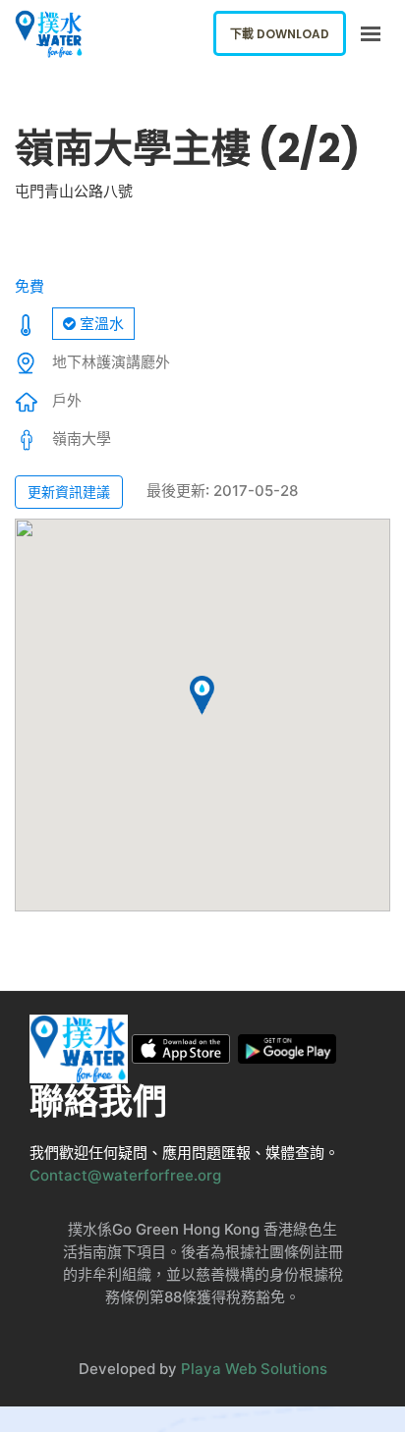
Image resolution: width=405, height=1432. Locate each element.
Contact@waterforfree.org (125, 1175)
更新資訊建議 (69, 491)
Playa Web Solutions (254, 1368)
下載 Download (279, 34)
